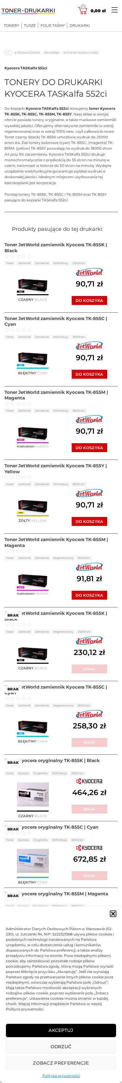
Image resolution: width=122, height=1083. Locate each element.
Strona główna (27, 52)
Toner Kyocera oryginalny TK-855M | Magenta (56, 894)
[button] (113, 914)
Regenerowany (63, 557)
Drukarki (80, 25)
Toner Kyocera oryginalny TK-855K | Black (52, 760)
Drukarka (51, 52)
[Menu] (115, 9)
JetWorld (24, 263)
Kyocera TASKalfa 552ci (25, 68)
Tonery (11, 25)
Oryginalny (40, 773)
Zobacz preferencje (61, 1063)
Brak (89, 669)
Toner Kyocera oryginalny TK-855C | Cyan (51, 827)
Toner (10, 263)
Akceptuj (61, 1030)
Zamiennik (42, 263)
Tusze (30, 25)
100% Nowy (60, 263)
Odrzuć (61, 1046)
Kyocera (23, 773)
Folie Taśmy (53, 25)
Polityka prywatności (61, 1075)
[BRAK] (32, 653)
